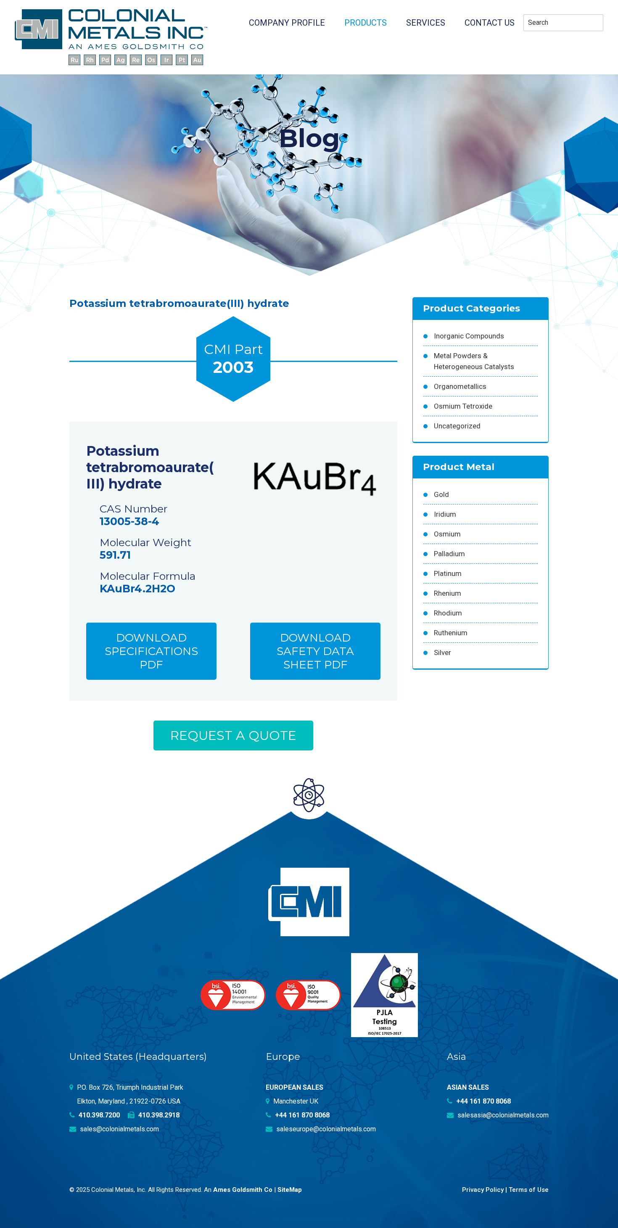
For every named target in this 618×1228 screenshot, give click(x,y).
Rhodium (448, 613)
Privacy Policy (483, 1190)
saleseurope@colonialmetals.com (325, 1129)
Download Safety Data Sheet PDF (315, 651)
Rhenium (447, 593)
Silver (442, 652)
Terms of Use (529, 1190)
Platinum (448, 573)
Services (425, 22)
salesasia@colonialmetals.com (502, 1115)
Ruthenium (450, 633)
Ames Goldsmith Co (242, 1190)
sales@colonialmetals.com (118, 1129)
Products (365, 22)
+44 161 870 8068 (301, 1115)
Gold (441, 494)
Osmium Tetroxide (463, 406)
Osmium (447, 534)
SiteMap (289, 1190)
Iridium (445, 514)
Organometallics (460, 386)
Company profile (287, 22)
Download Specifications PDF (151, 651)
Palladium (449, 553)
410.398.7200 (98, 1115)
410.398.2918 (158, 1115)
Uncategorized (457, 426)
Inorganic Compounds (469, 336)
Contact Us (490, 22)
